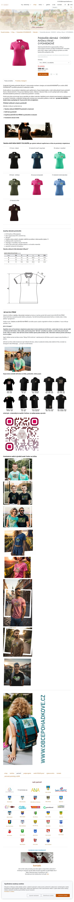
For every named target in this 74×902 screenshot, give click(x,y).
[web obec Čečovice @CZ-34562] (22, 840)
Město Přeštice (48, 801)
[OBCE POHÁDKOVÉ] (5, 4)
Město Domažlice (22, 801)
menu (40, 4)
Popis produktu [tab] (8, 81)
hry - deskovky (25, 4)
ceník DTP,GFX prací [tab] (38, 773)
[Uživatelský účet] (65, 5)
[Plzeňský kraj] (61, 806)
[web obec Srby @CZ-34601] (61, 822)
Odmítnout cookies (48, 895)
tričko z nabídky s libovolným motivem (19, 315)
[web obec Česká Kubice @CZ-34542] (9, 822)
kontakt (60, 4)
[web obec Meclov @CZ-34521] (35, 813)
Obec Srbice (48, 826)
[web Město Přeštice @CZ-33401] (48, 797)
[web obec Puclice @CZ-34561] (35, 831)
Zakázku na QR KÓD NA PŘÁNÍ (19, 321)
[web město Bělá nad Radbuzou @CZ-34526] (35, 797)
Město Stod (61, 801)
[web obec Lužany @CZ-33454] (35, 840)
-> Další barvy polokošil (9, 112)
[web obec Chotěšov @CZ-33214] (48, 813)
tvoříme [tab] (12, 773)
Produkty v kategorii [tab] (21, 81)
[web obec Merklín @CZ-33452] (9, 831)
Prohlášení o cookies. (9, 891)
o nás (53, 4)
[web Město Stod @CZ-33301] (61, 797)
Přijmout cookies (62, 895)
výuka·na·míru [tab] (50, 773)
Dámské (35, 32)
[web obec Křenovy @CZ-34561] (35, 821)
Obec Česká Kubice (9, 826)
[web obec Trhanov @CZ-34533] (61, 830)
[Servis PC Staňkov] (61, 789)
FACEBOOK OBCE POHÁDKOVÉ (37, 850)
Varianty (40, 59)
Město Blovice (9, 801)
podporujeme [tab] (27, 773)
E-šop (12, 32)
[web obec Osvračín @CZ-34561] (48, 831)
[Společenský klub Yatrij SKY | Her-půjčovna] (37, 857)
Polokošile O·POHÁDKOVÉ (24, 32)
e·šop (34, 4)
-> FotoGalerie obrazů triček (11, 117)
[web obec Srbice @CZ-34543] (48, 822)
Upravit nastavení (34, 895)
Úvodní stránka (5, 32)
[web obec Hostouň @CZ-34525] (9, 813)
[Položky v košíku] (68, 5)
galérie (48, 4)
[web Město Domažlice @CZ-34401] (22, 797)
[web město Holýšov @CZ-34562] (22, 812)
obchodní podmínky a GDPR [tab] (12, 776)
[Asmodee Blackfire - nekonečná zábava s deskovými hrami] (9, 807)
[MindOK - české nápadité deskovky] (35, 807)
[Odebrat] (51, 74)
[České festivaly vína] (22, 790)
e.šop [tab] (5, 773)
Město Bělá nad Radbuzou (35, 802)
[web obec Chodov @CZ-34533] (22, 831)
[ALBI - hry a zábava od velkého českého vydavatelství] (22, 807)
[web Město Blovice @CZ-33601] (9, 797)
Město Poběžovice (22, 825)
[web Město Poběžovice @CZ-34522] (22, 822)
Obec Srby (61, 826)
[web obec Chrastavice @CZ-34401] (48, 840)
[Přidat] (57, 74)
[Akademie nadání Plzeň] (35, 790)
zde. (48, 874)
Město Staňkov (48, 792)
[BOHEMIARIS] (9, 790)
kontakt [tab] (59, 773)
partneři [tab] (19, 773)
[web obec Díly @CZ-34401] (61, 813)
